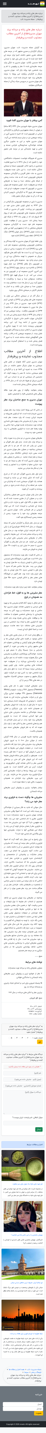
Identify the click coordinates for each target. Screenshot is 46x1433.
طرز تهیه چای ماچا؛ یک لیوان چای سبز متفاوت (28, 1184)
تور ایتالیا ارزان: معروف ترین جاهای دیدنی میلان (27, 1282)
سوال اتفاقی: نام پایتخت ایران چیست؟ (27, 1117)
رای (40, 1041)
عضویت (39, 1413)
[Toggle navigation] (4, 3)
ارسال (39, 1129)
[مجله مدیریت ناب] (36, 4)
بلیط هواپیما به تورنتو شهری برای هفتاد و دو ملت (26, 1333)
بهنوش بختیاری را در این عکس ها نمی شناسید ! (27, 1235)
